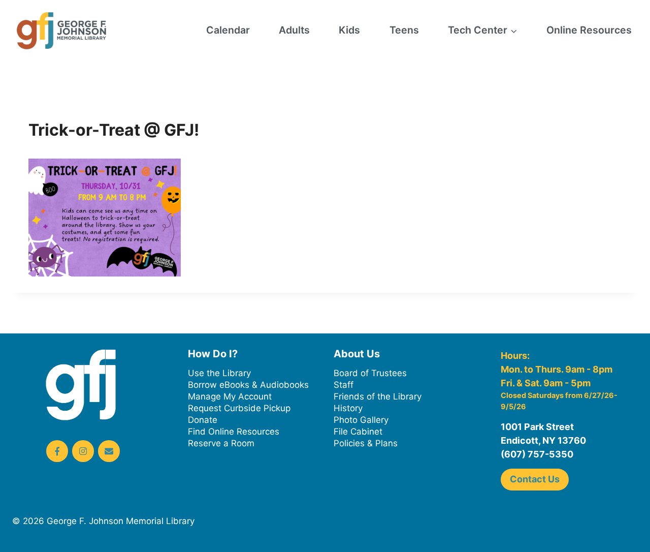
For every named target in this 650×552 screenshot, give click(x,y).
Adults (294, 30)
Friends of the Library (377, 396)
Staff (343, 385)
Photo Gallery (361, 420)
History (348, 408)
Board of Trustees (370, 373)
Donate (202, 420)
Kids (349, 30)
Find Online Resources (233, 431)
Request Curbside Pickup (239, 408)
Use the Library (219, 373)
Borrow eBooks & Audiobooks (248, 385)
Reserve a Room (221, 443)
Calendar (228, 30)
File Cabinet (358, 431)
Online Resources (589, 30)
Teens (404, 30)
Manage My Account (230, 396)
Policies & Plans (366, 443)
